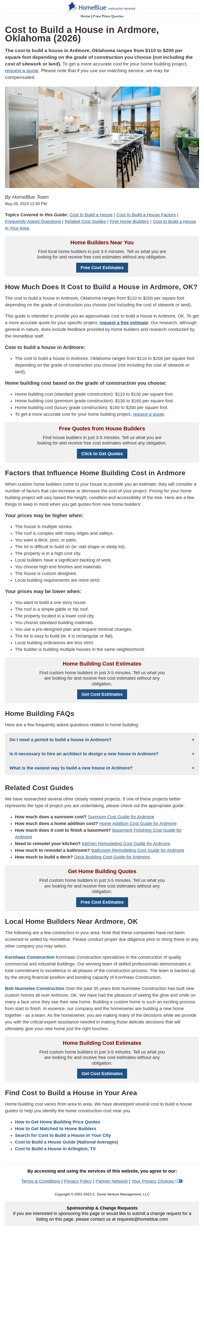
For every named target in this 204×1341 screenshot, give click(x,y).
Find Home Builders (129, 221)
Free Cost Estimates (102, 267)
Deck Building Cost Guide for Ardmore (112, 857)
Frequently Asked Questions (33, 221)
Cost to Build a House (91, 214)
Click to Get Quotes (102, 453)
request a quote (22, 70)
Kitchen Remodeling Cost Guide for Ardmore (126, 843)
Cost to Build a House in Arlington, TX (55, 1148)
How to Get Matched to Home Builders (55, 1128)
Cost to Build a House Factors (146, 214)
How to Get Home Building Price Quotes (57, 1121)
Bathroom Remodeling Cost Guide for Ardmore (137, 850)
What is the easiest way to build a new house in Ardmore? (71, 768)
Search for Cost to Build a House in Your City (63, 1135)
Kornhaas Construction (30, 957)
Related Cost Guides (85, 221)
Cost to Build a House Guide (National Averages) (66, 1142)
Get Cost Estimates (102, 694)
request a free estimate (124, 322)
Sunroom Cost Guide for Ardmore (121, 816)
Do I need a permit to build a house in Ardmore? (60, 739)
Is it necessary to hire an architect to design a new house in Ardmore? (83, 753)
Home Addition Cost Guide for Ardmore (138, 823)
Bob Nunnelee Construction (34, 988)
